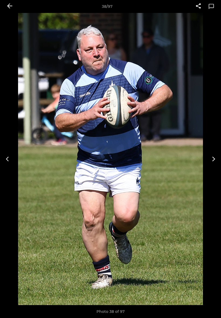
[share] (198, 6)
